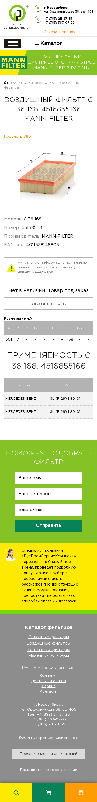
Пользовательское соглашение (48, 769)
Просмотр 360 (17, 136)
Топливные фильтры (48, 650)
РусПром (18, 26)
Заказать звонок (59, 32)
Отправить (48, 526)
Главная (16, 83)
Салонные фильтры (48, 637)
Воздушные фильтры (48, 643)
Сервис (49, 686)
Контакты (48, 691)
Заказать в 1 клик (48, 303)
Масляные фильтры (48, 656)
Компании (49, 675)
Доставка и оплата (48, 681)
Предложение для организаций (48, 753)
